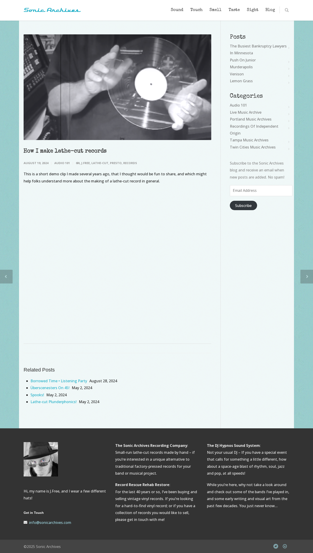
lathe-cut (99, 163)
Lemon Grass (241, 80)
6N (78, 163)
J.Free (85, 163)
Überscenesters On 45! (49, 387)
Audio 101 (62, 163)
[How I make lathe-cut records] (117, 87)
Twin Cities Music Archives (253, 147)
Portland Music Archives (251, 119)
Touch (196, 10)
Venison (237, 74)
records (130, 163)
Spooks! (37, 394)
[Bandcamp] (275, 546)
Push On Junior (243, 60)
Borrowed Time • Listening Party (58, 380)
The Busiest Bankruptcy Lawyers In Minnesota (258, 49)
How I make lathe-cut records (65, 151)
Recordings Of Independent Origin (254, 130)
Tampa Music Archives (249, 140)
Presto (116, 163)
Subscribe (243, 205)
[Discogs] (284, 546)
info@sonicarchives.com (50, 522)
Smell (215, 10)
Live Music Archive (245, 112)
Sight (252, 10)
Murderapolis (241, 66)
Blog (270, 10)
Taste (234, 10)
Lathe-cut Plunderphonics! (53, 401)
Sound (177, 10)
